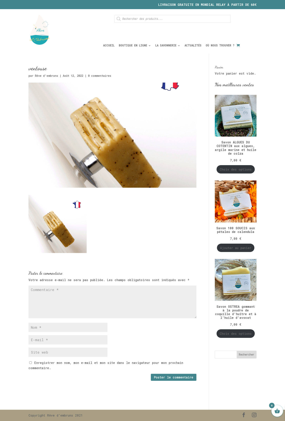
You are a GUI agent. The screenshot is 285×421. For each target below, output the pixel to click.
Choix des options (236, 169)
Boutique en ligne (133, 45)
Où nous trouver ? (220, 45)
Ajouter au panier (235, 248)
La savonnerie (165, 45)
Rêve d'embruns (46, 76)
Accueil (109, 45)
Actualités (193, 45)
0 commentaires (99, 76)
